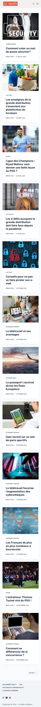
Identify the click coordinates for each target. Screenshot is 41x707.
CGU (20, 684)
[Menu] (38, 4)
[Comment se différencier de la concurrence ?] (21, 626)
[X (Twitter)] (6, 697)
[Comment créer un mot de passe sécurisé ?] (21, 26)
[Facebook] (3, 697)
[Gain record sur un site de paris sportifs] (21, 415)
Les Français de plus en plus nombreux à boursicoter (19, 546)
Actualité (9, 214)
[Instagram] (10, 697)
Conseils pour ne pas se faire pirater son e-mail (19, 280)
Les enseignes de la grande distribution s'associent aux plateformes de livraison (18, 106)
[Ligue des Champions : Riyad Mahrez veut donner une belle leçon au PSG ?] (21, 139)
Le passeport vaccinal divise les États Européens (20, 386)
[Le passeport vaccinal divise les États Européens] (21, 360)
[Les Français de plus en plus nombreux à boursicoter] (21, 520)
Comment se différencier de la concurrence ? (17, 652)
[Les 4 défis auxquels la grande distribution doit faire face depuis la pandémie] (21, 196)
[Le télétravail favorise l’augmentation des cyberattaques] (21, 466)
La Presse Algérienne (10, 690)
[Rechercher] (33, 4)
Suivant (32, 673)
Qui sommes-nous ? (10, 684)
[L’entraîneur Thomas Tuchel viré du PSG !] (21, 575)
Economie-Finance (12, 327)
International (11, 378)
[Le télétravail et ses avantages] (21, 309)
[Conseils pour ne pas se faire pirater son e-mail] (21, 254)
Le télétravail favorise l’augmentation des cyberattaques (20, 491)
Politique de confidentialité (13, 687)
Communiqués (11, 44)
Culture (9, 95)
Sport (8, 156)
